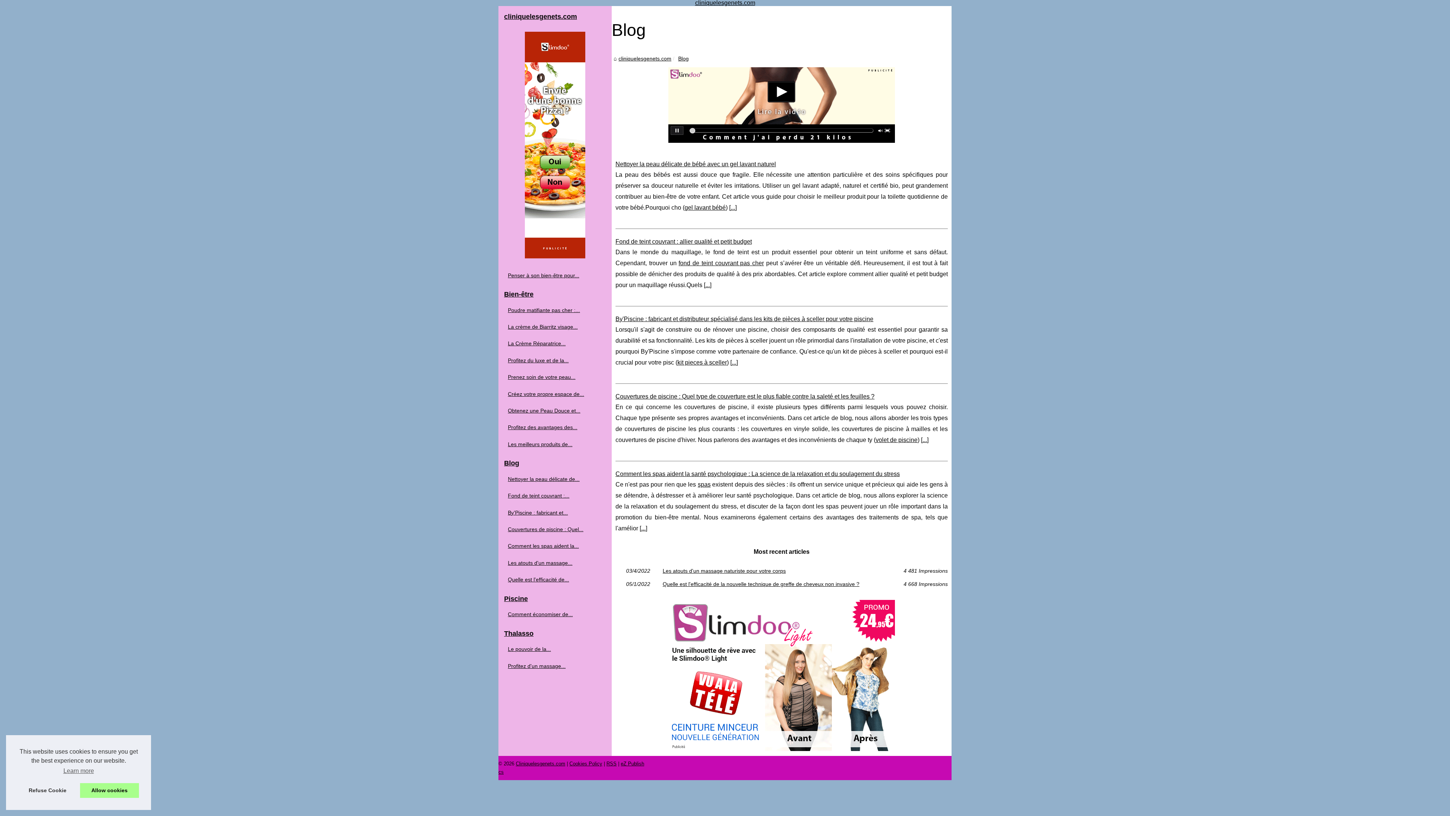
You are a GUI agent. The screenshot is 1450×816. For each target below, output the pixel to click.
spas (704, 484)
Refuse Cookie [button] (47, 790)
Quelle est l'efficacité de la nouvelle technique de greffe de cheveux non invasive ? (761, 584)
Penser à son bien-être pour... (543, 275)
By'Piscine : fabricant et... (538, 513)
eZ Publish (632, 764)
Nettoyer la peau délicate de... (544, 479)
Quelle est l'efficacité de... (538, 579)
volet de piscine (897, 440)
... (733, 207)
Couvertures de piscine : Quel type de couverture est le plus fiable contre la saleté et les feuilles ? (745, 396)
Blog (683, 59)
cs (501, 772)
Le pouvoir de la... (529, 649)
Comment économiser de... (540, 614)
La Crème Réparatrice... (537, 343)
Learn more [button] (78, 771)
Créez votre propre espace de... (546, 394)
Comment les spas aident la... (543, 546)
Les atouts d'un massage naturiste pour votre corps (724, 570)
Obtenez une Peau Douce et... (544, 411)
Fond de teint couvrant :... (538, 496)
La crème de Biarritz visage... (543, 327)
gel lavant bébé (705, 207)
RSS (611, 764)
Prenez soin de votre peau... (541, 377)
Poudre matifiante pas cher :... (544, 310)
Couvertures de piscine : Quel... (545, 529)
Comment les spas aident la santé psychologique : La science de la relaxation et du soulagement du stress (757, 474)
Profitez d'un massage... (537, 666)
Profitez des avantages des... (542, 427)
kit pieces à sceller (702, 362)
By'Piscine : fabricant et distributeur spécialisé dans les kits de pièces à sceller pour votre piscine (744, 319)
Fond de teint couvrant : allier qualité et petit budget (683, 241)
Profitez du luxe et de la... (538, 360)
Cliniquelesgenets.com (540, 764)
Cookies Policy (585, 764)
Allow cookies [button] (109, 790)
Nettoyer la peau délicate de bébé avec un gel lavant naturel (695, 164)
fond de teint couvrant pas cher (721, 263)
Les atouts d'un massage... (540, 563)
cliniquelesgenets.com (645, 59)
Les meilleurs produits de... (540, 444)
